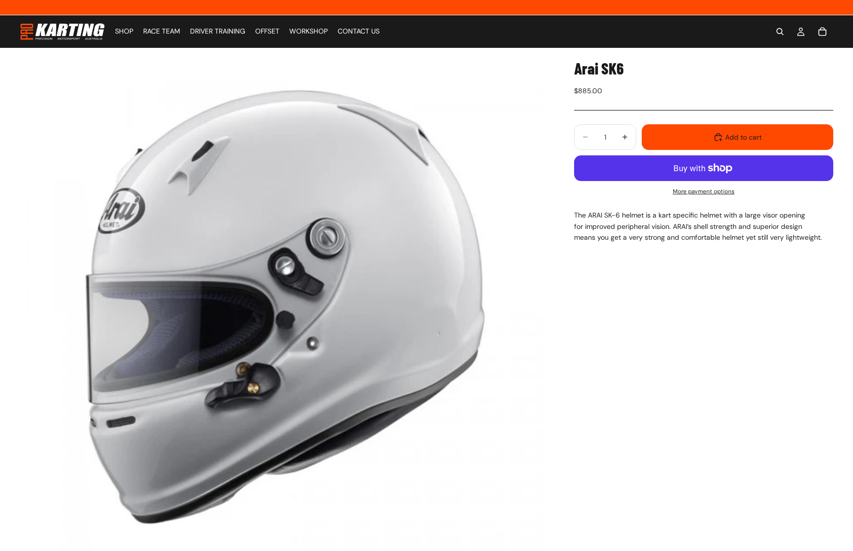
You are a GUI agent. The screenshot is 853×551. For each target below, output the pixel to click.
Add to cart (743, 137)
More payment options (704, 191)
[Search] (780, 31)
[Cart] (822, 31)
